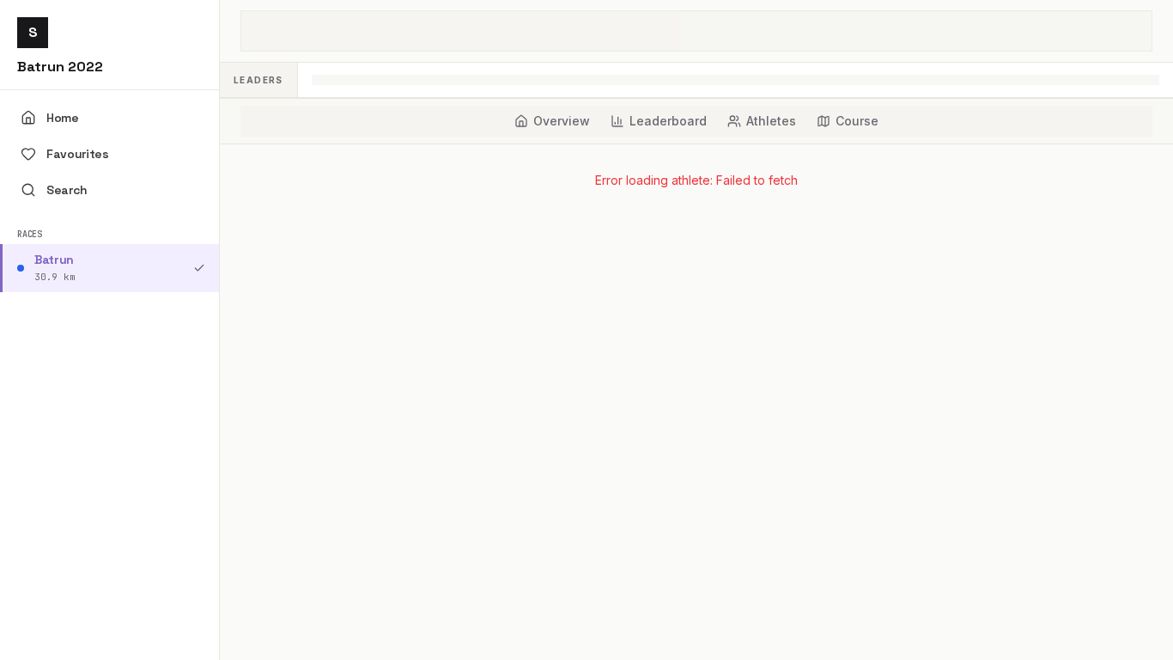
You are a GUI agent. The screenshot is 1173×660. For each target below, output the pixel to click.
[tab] (552, 121)
